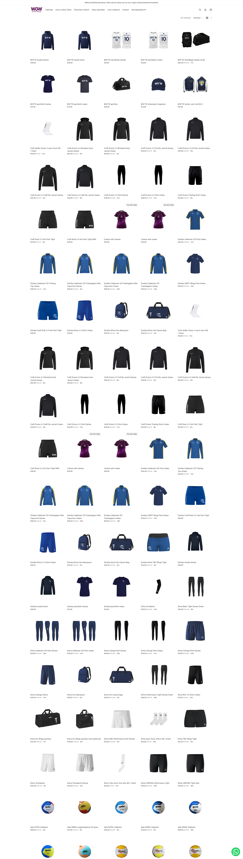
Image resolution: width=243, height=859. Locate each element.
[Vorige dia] (181, 40)
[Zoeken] (200, 10)
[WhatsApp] (235, 851)
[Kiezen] (61, 53)
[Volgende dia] (209, 40)
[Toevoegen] (208, 53)
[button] (198, 18)
